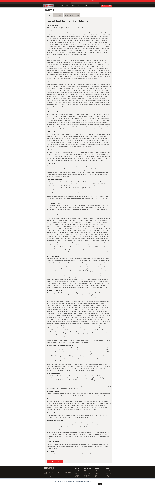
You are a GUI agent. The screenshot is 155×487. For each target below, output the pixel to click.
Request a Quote (108, 473)
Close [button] (100, 484)
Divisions (60, 6)
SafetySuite (77, 472)
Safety (96, 475)
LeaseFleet (77, 470)
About (96, 470)
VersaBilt (76, 475)
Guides (85, 472)
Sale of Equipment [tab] (69, 15)
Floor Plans (86, 476)
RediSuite (77, 473)
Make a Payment (109, 476)
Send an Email (108, 470)
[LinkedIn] (44, 476)
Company (97, 468)
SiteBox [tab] (77, 15)
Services (67, 6)
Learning (80, 6)
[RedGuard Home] (49, 5)
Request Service (108, 475)
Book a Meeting (108, 472)
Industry (74, 6)
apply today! (90, 1)
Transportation (98, 476)
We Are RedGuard (98, 472)
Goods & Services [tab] (58, 15)
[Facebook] (47, 476)
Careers (93, 6)
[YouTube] (50, 476)
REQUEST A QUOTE (107, 5)
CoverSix (76, 476)
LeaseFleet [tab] (49, 15)
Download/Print (54, 461)
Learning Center (88, 468)
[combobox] (85, 3)
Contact (87, 6)
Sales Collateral (87, 473)
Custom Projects (87, 475)
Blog (85, 470)
